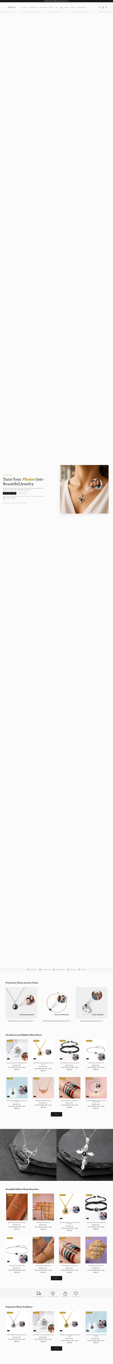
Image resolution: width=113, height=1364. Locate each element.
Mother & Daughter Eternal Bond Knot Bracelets (17, 1222)
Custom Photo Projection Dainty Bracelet (96, 1062)
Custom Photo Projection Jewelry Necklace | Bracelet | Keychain (43, 1063)
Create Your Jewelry (8, 492)
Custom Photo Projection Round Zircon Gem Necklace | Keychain (17, 1101)
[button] (99, 7)
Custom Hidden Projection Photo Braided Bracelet (69, 1062)
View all (56, 1114)
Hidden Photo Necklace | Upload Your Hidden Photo (17, 1334)
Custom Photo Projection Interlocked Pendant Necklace (16, 1062)
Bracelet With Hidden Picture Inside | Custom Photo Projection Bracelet (96, 1101)
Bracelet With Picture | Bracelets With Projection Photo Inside (55, 1021)
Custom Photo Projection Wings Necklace (43, 1100)
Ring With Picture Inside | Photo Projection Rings (90, 1021)
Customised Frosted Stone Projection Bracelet (69, 1100)
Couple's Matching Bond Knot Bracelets (43, 1265)
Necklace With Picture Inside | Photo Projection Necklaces (20, 1021)
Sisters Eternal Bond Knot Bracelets (43, 1222)
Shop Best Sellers (22, 492)
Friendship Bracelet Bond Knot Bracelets (96, 1265)
